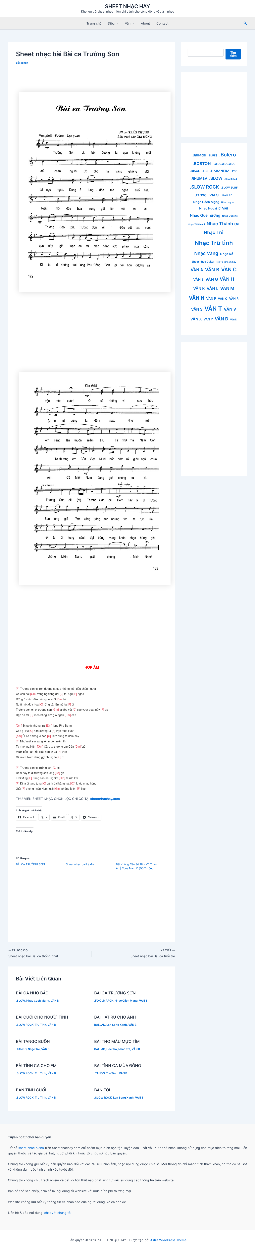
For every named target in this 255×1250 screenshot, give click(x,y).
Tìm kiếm (233, 54)
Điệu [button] (111, 23)
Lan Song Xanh (116, 1024)
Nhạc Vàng (206, 253)
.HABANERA (220, 171)
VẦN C (229, 269)
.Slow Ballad (230, 179)
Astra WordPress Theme (168, 1240)
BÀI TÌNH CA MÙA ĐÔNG (117, 1065)
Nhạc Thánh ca (223, 223)
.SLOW (20, 1000)
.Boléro (227, 155)
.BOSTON (202, 163)
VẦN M (227, 288)
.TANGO (21, 1049)
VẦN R (233, 298)
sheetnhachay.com (105, 799)
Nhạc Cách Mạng (37, 1000)
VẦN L (212, 288)
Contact (162, 23)
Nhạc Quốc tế (230, 215)
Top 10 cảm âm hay (226, 262)
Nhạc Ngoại (227, 202)
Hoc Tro (111, 1049)
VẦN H (227, 279)
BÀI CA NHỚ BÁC (32, 993)
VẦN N (196, 298)
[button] (117, 23)
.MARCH (107, 1000)
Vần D (233, 319)
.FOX (97, 1000)
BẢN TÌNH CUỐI (31, 1090)
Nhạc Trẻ (34, 1049)
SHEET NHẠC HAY (127, 6)
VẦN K (199, 288)
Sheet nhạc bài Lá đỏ (80, 864)
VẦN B (55, 1000)
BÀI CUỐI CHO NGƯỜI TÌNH (42, 1017)
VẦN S (197, 309)
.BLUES (212, 155)
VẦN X (196, 319)
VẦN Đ (221, 318)
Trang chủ (93, 23)
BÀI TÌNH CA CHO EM (36, 1065)
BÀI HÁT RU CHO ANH (115, 1017)
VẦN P (211, 298)
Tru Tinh (40, 1024)
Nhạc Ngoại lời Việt (213, 208)
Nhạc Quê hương (205, 215)
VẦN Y (208, 319)
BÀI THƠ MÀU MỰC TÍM (117, 1041)
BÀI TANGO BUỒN (33, 1041)
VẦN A (197, 269)
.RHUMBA (199, 178)
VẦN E (198, 279)
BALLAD (99, 1024)
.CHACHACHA (224, 164)
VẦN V (230, 309)
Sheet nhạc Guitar (202, 261)
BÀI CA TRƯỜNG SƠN (30, 864)
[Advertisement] (91, 80)
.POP (234, 171)
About (145, 23)
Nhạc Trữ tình (214, 242)
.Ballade (199, 155)
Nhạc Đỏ (226, 254)
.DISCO (195, 171)
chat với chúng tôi (58, 1213)
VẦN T (213, 308)
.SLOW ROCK (24, 1024)
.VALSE (214, 195)
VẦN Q (222, 298)
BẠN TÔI (102, 1090)
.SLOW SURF (229, 187)
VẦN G (211, 279)
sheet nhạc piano (31, 1148)
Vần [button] (127, 23)
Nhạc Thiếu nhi (196, 224)
